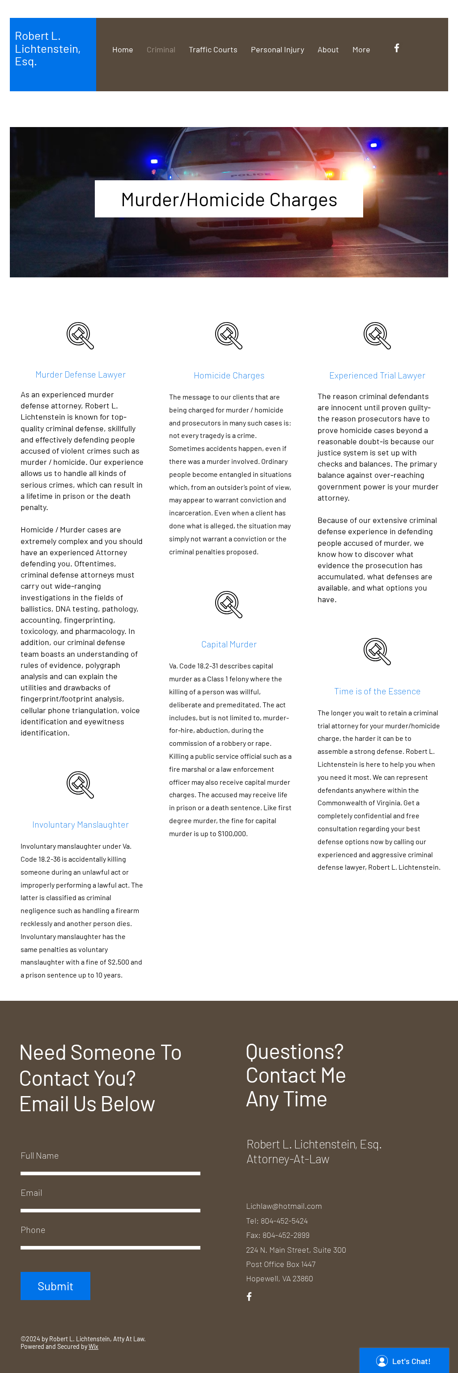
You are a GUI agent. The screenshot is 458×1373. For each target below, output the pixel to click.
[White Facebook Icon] (397, 48)
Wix (93, 1346)
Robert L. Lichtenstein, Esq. (48, 48)
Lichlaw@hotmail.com (284, 1206)
